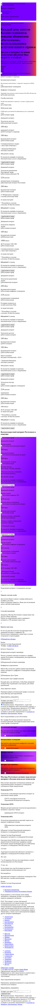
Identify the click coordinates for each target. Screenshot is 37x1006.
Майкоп (7, 937)
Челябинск (8, 961)
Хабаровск (8, 959)
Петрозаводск (9, 947)
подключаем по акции (8, 162)
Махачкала (8, 939)
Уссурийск (8, 957)
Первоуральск (9, 946)
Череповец (8, 963)
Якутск (7, 964)
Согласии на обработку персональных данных (17, 712)
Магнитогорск (9, 935)
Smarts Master (23, 969)
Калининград (9, 929)
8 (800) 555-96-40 (6, 20)
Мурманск (8, 942)
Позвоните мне (6, 993)
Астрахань (8, 918)
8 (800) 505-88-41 (6, 11)
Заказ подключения (7, 702)
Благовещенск (9, 922)
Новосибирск (9, 944)
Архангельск (9, 916)
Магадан (7, 933)
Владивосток (9, 923)
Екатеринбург (9, 927)
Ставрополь (8, 956)
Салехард (8, 951)
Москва (7, 940)
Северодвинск (9, 954)
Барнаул (7, 920)
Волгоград (8, 925)
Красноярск (8, 930)
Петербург (8, 952)
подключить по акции (8, 485)
